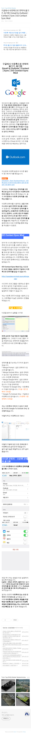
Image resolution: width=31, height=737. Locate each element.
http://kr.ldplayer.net (9, 42)
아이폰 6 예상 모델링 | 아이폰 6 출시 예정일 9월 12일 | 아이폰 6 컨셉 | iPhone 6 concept (12, 644)
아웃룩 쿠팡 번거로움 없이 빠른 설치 (15, 33)
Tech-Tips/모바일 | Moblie (8, 8)
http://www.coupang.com (11, 30)
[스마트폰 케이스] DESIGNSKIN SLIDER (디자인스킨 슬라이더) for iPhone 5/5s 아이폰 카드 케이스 (12, 656)
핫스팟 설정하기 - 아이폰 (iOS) (9, 665)
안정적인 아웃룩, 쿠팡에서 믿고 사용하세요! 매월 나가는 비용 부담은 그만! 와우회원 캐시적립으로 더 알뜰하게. (15, 36)
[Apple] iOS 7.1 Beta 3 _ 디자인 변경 (11, 663)
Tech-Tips (5, 627)
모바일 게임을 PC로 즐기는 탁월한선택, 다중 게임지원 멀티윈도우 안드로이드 (15, 48)
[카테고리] (2, 2)
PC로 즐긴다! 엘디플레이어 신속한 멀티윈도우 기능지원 (15, 45)
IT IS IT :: (5, 713)
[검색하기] (29, 2)
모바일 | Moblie (11, 627)
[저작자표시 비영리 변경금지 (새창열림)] (21, 620)
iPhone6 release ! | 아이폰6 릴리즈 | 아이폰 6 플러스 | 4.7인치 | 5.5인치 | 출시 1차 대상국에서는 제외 (12, 636)
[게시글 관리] (9, 620)
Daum (15, 731)
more (28, 677)
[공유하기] (7, 620)
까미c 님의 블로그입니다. (8, 715)
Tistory (24, 731)
